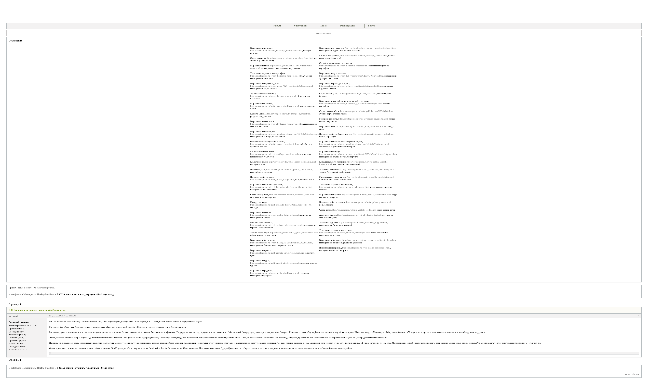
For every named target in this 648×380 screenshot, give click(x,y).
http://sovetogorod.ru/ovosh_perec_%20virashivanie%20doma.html (281, 86)
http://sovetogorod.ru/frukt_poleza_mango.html (272, 179)
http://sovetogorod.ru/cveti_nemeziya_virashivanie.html (276, 50)
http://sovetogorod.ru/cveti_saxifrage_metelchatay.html (275, 154)
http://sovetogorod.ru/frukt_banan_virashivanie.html (274, 106)
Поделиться (54, 316)
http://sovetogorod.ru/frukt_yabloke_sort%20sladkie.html (367, 111)
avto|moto (16, 294)
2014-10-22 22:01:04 (67, 316)
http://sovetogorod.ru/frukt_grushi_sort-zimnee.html (294, 232)
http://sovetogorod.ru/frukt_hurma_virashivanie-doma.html (368, 48)
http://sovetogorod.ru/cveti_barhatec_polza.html (371, 134)
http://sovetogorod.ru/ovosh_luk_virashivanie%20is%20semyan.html (351, 76)
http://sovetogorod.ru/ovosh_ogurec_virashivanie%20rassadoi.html (350, 86)
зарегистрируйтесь (46, 288)
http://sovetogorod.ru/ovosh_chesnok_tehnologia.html (344, 232)
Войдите (28, 288)
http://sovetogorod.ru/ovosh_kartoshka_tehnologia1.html (276, 76)
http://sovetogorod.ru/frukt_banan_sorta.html (355, 93)
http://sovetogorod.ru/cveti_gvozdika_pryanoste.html (363, 119)
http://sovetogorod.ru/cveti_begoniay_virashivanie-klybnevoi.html (281, 187)
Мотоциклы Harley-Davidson (38, 294)
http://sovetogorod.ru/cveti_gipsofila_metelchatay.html (368, 177)
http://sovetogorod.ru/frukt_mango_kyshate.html (287, 114)
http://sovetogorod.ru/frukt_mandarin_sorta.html (291, 195)
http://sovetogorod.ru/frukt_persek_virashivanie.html (366, 195)
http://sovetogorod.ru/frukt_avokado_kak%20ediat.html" (276, 205)
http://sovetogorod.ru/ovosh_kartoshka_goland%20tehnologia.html (350, 104)
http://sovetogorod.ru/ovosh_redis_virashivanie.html (274, 273)
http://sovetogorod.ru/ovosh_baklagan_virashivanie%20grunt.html (281, 243)
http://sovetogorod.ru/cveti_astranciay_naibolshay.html (368, 169)
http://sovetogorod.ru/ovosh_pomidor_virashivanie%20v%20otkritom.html (354, 144)
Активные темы (323, 33)
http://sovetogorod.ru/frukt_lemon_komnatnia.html (292, 162)
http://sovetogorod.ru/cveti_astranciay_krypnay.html (363, 222)
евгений (13, 316)
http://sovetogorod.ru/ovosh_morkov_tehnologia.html (344, 187)
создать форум (632, 374)
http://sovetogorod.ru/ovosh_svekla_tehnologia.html (274, 215)
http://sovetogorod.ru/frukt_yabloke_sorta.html (354, 210)
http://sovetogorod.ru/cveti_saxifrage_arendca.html (363, 55)
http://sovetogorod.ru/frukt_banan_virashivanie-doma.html (369, 240)
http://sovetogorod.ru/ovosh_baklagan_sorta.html (273, 96)
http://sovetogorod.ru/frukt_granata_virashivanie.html (275, 253)
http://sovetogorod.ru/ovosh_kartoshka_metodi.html (343, 66)
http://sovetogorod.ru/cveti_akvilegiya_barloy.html (361, 215)
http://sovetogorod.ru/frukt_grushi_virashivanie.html (274, 263)
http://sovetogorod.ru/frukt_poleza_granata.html (368, 202)
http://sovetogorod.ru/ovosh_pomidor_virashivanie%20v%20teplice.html (284, 134)
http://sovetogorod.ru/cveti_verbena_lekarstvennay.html (276, 225)
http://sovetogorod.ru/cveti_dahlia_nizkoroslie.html (366, 248)
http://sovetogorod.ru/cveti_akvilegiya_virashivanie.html (276, 124)
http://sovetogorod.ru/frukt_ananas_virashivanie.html (275, 144)
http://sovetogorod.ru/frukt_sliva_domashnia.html (290, 58)
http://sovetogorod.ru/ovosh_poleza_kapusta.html (289, 169)
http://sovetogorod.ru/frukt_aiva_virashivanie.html (362, 126)
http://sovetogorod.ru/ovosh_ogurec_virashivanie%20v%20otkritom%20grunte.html (358, 154)
